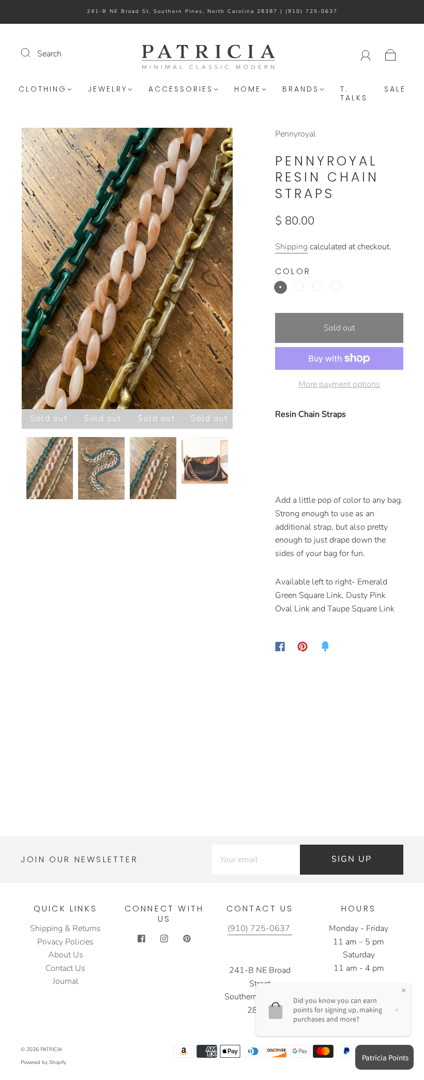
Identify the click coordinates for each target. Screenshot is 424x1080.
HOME (247, 89)
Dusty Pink (299, 286)
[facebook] (141, 938)
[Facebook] (280, 646)
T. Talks (354, 94)
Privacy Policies (65, 942)
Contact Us (65, 968)
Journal (66, 981)
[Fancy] (325, 646)
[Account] (366, 54)
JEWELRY (107, 89)
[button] (43, 270)
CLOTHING (43, 89)
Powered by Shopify (43, 1062)
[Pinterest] (302, 646)
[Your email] (256, 860)
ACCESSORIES (180, 89)
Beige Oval (336, 286)
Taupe (317, 286)
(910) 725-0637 (311, 11)
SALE (395, 89)
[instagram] (164, 938)
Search (49, 53)
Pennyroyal (295, 134)
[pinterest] (187, 938)
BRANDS (300, 89)
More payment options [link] (339, 384)
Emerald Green (280, 287)
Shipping (291, 246)
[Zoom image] (127, 270)
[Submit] (32, 52)
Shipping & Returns (65, 928)
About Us (65, 955)
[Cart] (390, 54)
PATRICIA (51, 1049)
